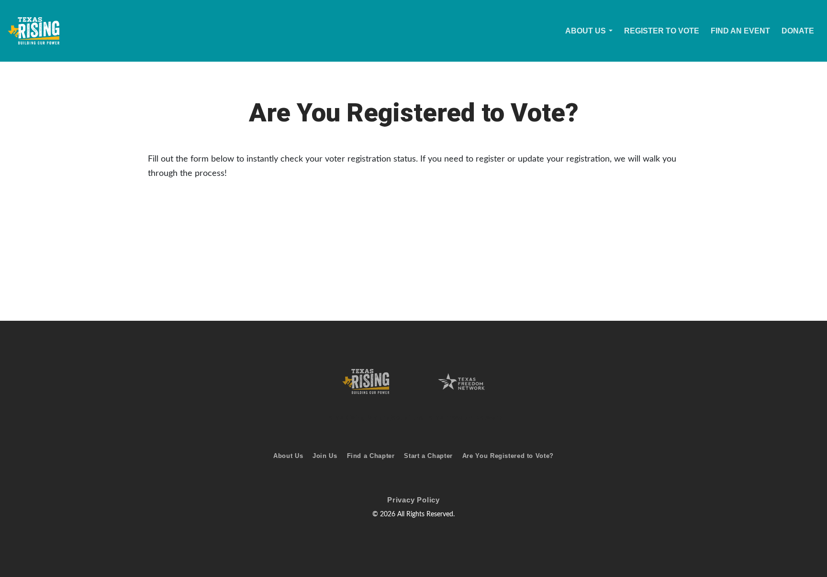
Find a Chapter (371, 456)
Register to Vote (661, 31)
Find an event (740, 31)
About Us (585, 31)
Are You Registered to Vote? (508, 456)
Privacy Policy (413, 500)
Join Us (325, 456)
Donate (798, 31)
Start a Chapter (428, 456)
